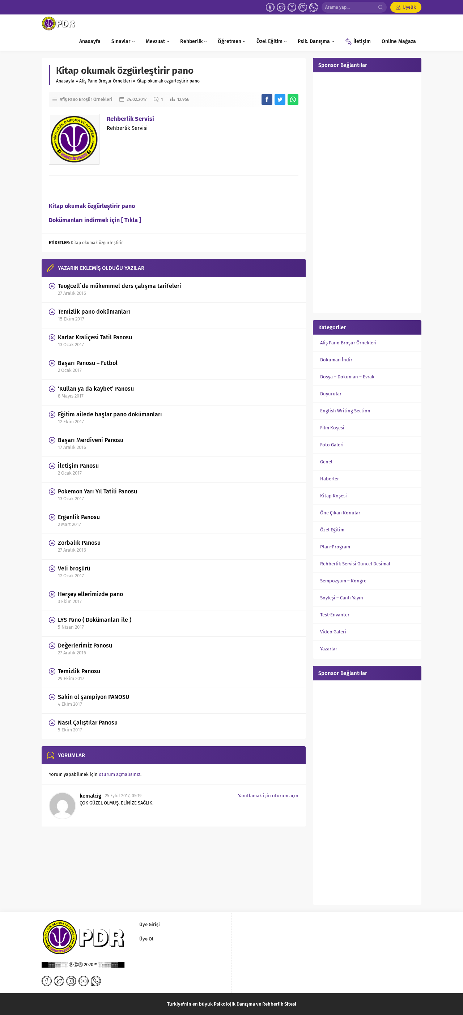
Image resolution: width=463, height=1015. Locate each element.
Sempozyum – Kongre (343, 580)
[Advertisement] (367, 191)
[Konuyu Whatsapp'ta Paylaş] (293, 99)
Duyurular (330, 393)
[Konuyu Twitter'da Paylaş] (280, 99)
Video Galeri (333, 631)
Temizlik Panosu (79, 671)
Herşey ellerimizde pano (90, 594)
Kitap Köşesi (333, 495)
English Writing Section (345, 410)
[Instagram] (292, 7)
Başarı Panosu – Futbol (88, 363)
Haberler (329, 478)
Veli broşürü (74, 568)
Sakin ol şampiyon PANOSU (93, 696)
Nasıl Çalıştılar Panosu (88, 722)
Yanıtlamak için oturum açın (268, 795)
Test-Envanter (334, 614)
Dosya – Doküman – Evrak (347, 376)
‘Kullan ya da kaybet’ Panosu (96, 388)
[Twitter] (281, 7)
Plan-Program (335, 546)
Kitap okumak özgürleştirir (97, 242)
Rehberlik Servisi (130, 119)
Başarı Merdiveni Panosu (90, 440)
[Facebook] (270, 7)
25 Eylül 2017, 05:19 (123, 795)
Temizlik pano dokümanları (94, 311)
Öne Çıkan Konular (340, 512)
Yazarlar (328, 648)
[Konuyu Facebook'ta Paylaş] (267, 99)
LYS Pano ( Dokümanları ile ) (94, 619)
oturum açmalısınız (119, 774)
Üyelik (409, 7)
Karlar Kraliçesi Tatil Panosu (95, 337)
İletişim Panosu (78, 465)
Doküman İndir (336, 359)
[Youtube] (302, 7)
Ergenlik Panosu (79, 517)
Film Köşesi (332, 427)
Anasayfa (65, 81)
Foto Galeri (332, 444)
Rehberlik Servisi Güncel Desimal (355, 563)
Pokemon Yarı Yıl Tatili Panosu (97, 491)
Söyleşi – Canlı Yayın (341, 597)
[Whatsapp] (313, 7)
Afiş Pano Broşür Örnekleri (105, 81)
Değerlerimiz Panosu (85, 645)
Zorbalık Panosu (79, 542)
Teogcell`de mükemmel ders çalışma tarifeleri (119, 286)
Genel (326, 461)
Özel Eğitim (332, 529)
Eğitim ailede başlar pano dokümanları (110, 414)
